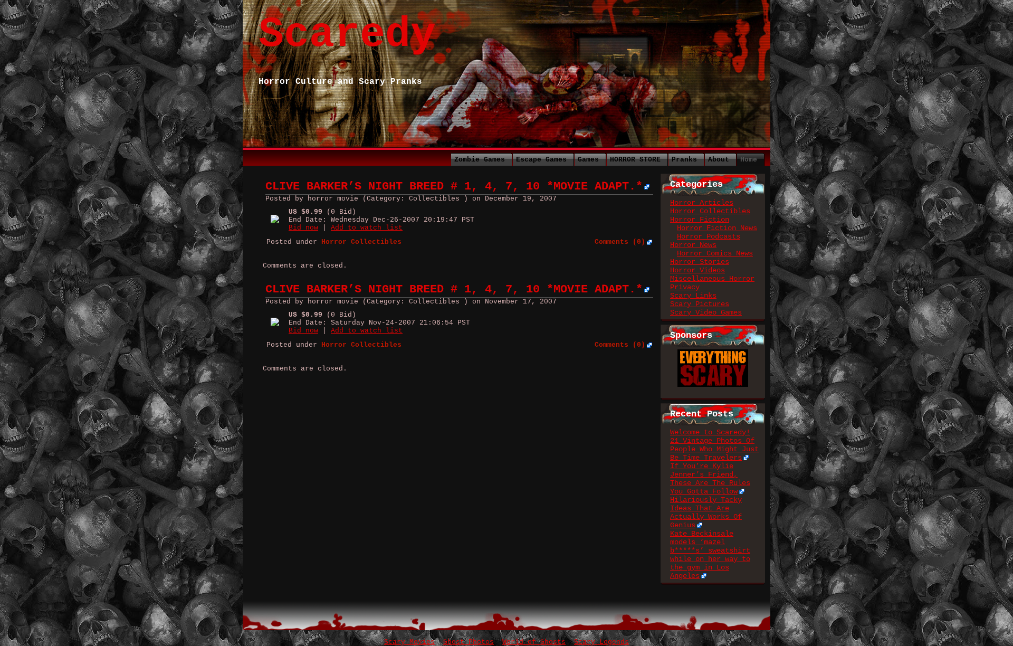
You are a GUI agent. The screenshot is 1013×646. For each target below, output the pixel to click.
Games (588, 160)
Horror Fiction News (717, 228)
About (718, 160)
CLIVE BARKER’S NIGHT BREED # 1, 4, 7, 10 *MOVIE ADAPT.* (454, 186)
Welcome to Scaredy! (710, 432)
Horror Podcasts (708, 236)
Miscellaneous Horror (712, 278)
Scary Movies (409, 642)
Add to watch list (367, 228)
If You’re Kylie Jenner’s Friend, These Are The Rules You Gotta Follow (710, 479)
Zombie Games (479, 160)
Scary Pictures (699, 304)
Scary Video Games (706, 312)
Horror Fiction (699, 219)
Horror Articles (701, 202)
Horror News (693, 245)
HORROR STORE (635, 160)
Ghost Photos (468, 642)
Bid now (303, 228)
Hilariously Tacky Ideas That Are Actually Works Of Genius (706, 512)
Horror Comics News (715, 253)
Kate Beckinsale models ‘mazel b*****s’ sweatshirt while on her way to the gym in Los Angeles (710, 554)
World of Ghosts (534, 642)
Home (748, 160)
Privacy (685, 287)
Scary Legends (601, 642)
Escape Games (541, 160)
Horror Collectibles (710, 211)
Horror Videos (697, 270)
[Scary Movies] (712, 353)
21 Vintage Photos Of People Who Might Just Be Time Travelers (714, 449)
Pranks (684, 160)
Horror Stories (699, 262)
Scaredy (347, 35)
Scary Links (693, 295)
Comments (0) (620, 242)
